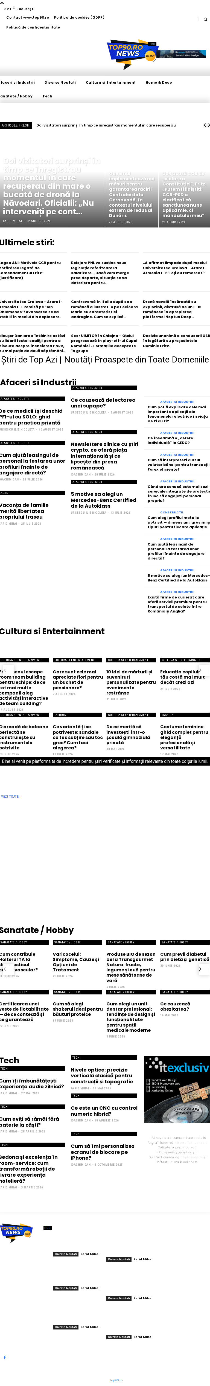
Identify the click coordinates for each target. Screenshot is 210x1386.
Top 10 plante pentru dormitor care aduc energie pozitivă (78, 842)
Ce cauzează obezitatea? (175, 1006)
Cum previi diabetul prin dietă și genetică (184, 957)
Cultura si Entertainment (74, 660)
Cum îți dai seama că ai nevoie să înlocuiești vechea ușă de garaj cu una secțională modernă (78, 879)
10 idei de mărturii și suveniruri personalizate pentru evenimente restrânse (131, 682)
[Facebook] (5, 1357)
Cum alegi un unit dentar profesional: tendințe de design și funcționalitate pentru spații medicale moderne (130, 1017)
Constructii (171, 512)
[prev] (205, 125)
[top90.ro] (133, 54)
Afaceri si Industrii (87, 388)
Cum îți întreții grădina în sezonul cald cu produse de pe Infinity (80, 816)
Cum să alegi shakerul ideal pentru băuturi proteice (78, 1009)
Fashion (60, 715)
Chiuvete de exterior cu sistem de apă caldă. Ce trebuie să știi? (185, 844)
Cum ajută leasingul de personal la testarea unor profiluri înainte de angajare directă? (176, 551)
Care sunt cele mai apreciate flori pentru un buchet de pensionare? (78, 680)
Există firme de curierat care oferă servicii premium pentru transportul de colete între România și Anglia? (177, 604)
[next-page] (204, 670)
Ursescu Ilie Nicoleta (89, 412)
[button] (205, 19)
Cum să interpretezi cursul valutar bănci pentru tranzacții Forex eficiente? (178, 464)
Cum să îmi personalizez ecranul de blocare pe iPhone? (103, 1152)
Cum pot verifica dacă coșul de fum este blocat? (186, 874)
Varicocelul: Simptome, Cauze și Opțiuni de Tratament (76, 962)
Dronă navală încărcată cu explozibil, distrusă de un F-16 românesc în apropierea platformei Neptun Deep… (172, 309)
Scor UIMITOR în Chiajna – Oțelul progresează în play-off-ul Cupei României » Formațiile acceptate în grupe (104, 343)
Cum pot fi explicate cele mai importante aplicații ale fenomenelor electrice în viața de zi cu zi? (178, 414)
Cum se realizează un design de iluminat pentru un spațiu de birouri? (132, 877)
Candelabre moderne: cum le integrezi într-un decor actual (133, 814)
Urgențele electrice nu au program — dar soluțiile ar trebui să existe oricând (185, 816)
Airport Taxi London (190, 1143)
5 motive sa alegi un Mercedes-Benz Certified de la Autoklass (103, 500)
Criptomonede (191, 1157)
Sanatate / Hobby (67, 942)
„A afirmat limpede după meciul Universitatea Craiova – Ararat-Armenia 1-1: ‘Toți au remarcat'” (175, 267)
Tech (76, 1057)
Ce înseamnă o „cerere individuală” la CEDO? (170, 440)
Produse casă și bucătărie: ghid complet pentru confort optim (20, 844)
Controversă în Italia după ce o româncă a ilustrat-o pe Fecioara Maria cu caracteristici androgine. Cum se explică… (104, 309)
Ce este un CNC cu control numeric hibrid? (104, 1110)
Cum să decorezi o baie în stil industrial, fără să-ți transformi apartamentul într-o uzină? (132, 847)
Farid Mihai (11, 830)
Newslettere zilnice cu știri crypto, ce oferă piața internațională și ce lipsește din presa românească (104, 456)
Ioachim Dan (81, 474)
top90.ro (116, 1380)
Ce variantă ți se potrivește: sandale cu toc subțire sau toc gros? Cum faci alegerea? (78, 737)
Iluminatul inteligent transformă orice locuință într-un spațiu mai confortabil (26, 816)
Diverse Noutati (18, 152)
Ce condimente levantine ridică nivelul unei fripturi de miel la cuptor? (26, 877)
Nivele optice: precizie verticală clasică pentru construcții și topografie (102, 1075)
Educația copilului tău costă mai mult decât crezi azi (182, 677)
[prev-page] (8, 670)
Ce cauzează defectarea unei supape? (103, 403)
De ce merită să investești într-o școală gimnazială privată (128, 735)
